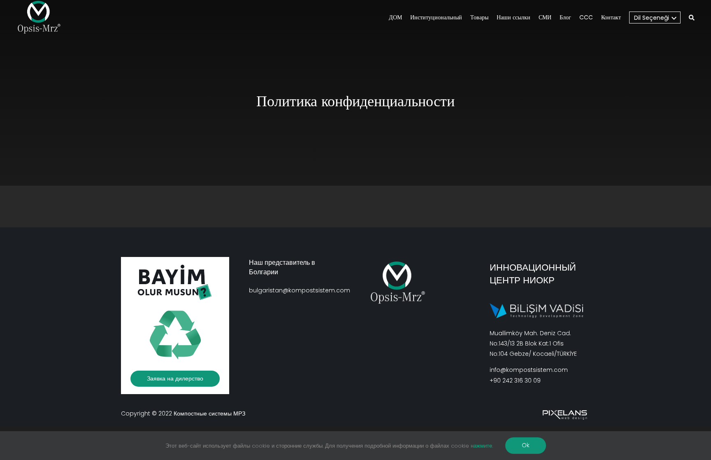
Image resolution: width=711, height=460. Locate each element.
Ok (526, 445)
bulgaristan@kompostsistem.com (299, 290)
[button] (692, 18)
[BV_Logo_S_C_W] (42, 17)
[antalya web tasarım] (563, 413)
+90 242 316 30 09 (515, 380)
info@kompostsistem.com (529, 370)
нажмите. (482, 446)
